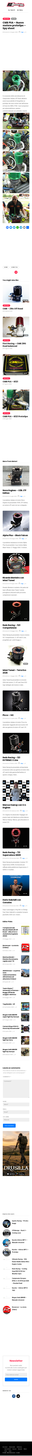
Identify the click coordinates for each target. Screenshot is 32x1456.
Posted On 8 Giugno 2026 (10, 583)
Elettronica (19, 1447)
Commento (7, 1076)
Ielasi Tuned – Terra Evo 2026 (14, 671)
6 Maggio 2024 (7, 939)
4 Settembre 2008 (8, 1007)
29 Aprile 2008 (7, 1043)
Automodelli (12, 1447)
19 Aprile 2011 (6, 982)
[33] (16, 531)
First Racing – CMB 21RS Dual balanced (14, 345)
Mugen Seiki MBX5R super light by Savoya (11, 1016)
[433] (16, 800)
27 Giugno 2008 (7, 1020)
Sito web (6, 1116)
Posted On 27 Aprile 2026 (10, 718)
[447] (16, 410)
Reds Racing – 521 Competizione (11, 626)
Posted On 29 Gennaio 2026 (11, 858)
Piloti (5, 1451)
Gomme (14, 1449)
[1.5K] (16, 848)
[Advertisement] (16, 50)
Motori (6, 18)
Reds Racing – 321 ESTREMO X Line (11, 759)
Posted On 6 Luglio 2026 (10, 496)
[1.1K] (16, 895)
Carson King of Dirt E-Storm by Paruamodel (11, 1027)
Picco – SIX (8, 715)
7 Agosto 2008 (7, 384)
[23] (16, 621)
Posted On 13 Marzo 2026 (10, 763)
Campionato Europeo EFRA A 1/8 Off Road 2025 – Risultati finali (20, 1280)
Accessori (5, 1447)
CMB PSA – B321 (10, 381)
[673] (16, 375)
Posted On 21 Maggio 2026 (10, 631)
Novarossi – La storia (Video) (10, 946)
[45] (16, 666)
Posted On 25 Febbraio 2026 (11, 811)
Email (5, 1109)
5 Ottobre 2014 (7, 964)
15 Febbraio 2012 (7, 311)
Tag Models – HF (9, 1004)
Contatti (18, 1452)
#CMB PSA (14, 267)
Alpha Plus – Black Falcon (15, 535)
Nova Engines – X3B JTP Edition (14, 491)
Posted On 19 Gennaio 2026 (11, 906)
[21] (16, 573)
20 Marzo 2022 (7, 950)
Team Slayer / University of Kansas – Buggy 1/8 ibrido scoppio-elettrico (11, 991)
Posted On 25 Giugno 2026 (10, 538)
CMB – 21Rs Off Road (13, 308)
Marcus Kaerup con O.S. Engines (14, 806)
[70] (16, 486)
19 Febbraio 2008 (8, 1054)
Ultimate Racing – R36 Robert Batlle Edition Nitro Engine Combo (20, 1261)
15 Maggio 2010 (7, 997)
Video (10, 1451)
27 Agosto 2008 (7, 348)
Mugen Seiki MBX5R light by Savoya (10, 1050)
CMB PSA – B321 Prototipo (15, 416)
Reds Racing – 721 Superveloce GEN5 (12, 853)
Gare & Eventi (7, 1449)
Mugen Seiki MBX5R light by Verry (10, 1039)
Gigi (22, 32)
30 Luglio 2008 (7, 419)
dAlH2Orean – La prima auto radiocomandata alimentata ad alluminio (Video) (11, 975)
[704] (16, 337)
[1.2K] (16, 302)
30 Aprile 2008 (7, 1031)
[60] (16, 711)
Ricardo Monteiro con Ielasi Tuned (13, 579)
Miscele (20, 1449)
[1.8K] (16, 753)
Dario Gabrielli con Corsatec (12, 901)
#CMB (6, 267)
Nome (4, 1101)
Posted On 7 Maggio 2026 (10, 676)
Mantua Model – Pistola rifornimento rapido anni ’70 (10, 959)
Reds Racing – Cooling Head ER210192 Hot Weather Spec (19, 1271)
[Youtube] (18, 1396)
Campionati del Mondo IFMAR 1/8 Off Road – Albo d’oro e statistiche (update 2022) (10, 932)
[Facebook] (14, 1396)
